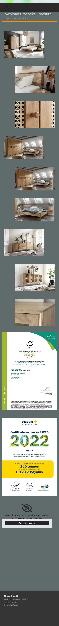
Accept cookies (27, 523)
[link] (26, 508)
